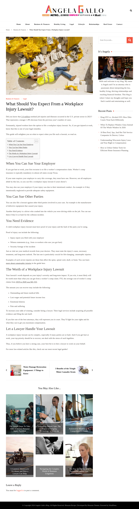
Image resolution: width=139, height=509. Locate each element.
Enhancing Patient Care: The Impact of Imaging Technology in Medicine (49, 428)
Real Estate (108, 24)
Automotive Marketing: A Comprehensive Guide (79, 430)
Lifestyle (81, 24)
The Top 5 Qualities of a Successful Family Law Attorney (79, 471)
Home (19, 24)
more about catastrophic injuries (18, 263)
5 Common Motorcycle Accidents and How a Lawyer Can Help (20, 471)
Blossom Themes (93, 505)
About (27, 24)
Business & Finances (42, 24)
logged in (20, 490)
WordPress (112, 505)
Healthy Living (59, 24)
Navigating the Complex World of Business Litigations (49, 471)
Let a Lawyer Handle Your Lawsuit (21, 156)
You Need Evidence (16, 151)
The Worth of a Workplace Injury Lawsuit (23, 153)
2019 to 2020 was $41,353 (26, 282)
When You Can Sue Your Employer (21, 145)
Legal (72, 24)
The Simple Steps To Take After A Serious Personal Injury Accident (19, 428)
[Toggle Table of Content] (35, 141)
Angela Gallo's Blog (42, 505)
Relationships (94, 24)
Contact (119, 24)
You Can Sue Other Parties (18, 147)
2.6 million (25, 117)
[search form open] (131, 11)
